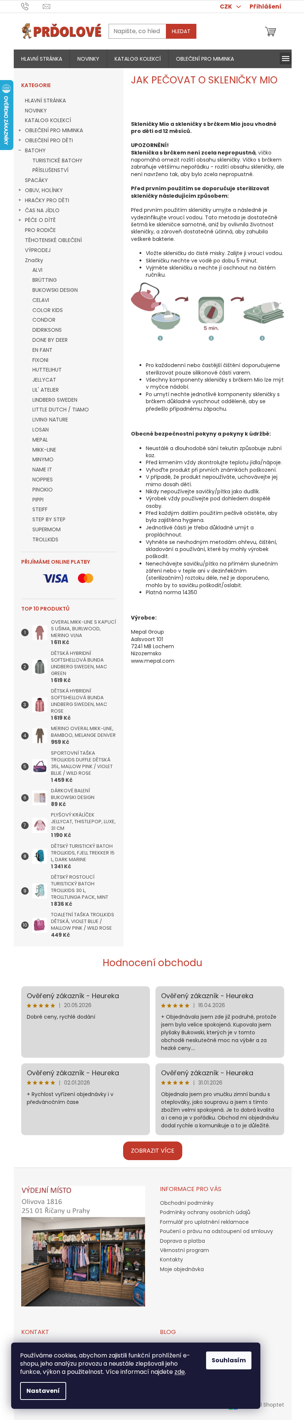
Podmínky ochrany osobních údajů (205, 1212)
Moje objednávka (182, 1269)
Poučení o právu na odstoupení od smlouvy (216, 1231)
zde (179, 1372)
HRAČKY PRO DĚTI (47, 200)
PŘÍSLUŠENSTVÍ (50, 170)
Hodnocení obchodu (152, 963)
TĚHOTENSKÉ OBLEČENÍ (53, 240)
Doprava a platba (182, 1241)
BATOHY (35, 150)
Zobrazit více (152, 1150)
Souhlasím (229, 1360)
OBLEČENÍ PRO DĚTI (49, 140)
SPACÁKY (36, 180)
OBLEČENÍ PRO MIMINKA (54, 130)
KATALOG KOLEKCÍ (48, 120)
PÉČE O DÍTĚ (40, 220)
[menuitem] (42, 59)
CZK (226, 6)
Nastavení (43, 1390)
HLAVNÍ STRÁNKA (45, 100)
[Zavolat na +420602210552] (32, 6)
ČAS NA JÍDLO (42, 210)
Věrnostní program (184, 1250)
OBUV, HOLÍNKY (44, 190)
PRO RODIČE (40, 230)
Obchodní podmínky (187, 1203)
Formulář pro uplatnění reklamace (204, 1222)
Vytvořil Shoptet (263, 1404)
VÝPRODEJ (38, 250)
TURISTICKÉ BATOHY (57, 160)
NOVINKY (36, 110)
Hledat (181, 31)
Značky (34, 260)
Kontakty (171, 1259)
